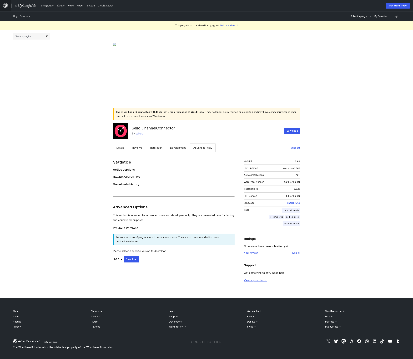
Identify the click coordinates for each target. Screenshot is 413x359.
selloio (139, 133)
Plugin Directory (21, 16)
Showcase (96, 311)
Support (295, 147)
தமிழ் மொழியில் (51, 341)
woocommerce (291, 223)
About (16, 311)
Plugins (95, 321)
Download (292, 130)
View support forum (255, 280)
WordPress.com (335, 311)
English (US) (293, 202)
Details (120, 147)
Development (178, 147)
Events (250, 316)
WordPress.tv (177, 326)
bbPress (331, 321)
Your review (251, 252)
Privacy (17, 326)
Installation (156, 147)
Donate (252, 321)
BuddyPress (333, 326)
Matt (329, 316)
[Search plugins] (47, 36)
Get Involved (254, 311)
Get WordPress (398, 5)
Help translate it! (229, 25)
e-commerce (276, 217)
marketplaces (292, 217)
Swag (251, 326)
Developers (175, 321)
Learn (172, 311)
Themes (95, 316)
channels (294, 210)
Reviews (137, 147)
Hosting (17, 321)
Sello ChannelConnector (153, 128)
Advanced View (202, 147)
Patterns (95, 326)
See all (296, 252)
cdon (285, 210)
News (16, 316)
